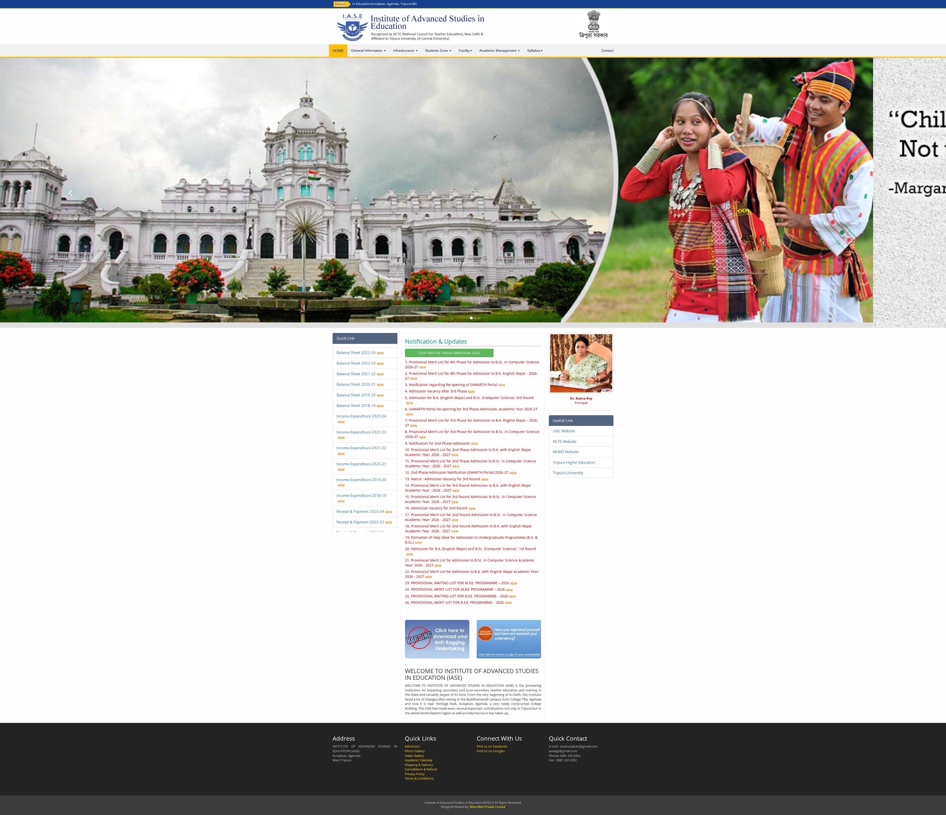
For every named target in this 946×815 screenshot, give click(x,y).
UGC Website (564, 430)
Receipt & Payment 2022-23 (360, 486)
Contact (607, 50)
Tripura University (568, 472)
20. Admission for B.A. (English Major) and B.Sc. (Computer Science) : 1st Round (470, 548)
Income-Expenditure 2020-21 (361, 428)
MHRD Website (565, 451)
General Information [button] (367, 50)
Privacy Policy (415, 774)
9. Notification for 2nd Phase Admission (437, 443)
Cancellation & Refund (421, 769)
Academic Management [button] (498, 50)
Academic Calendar (419, 760)
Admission (412, 746)
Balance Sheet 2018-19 (356, 370)
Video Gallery (414, 755)
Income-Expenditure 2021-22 (361, 412)
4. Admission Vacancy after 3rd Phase (436, 391)
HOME (338, 50)
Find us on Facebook (492, 746)
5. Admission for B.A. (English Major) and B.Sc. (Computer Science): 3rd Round (469, 397)
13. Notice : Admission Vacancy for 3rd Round (442, 479)
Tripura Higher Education (574, 462)
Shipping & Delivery (419, 765)
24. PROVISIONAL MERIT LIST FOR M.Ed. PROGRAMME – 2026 (455, 589)
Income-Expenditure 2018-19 (361, 460)
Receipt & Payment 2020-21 (360, 508)
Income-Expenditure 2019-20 (361, 444)
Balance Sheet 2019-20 (356, 359)
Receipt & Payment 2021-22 (360, 497)
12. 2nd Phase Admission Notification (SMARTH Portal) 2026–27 (456, 472)
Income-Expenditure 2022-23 (361, 397)
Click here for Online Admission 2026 (449, 352)
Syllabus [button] (533, 50)
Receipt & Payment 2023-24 (360, 476)
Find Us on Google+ (491, 751)
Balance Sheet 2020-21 (356, 349)
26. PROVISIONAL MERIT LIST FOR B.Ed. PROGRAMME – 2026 (454, 602)
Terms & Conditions (419, 778)
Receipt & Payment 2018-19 (360, 529)
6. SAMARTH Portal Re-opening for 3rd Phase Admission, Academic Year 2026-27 (471, 409)
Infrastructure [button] (404, 50)
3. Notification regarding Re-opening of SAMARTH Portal (451, 384)
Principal (581, 400)
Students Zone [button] (437, 50)
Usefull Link (563, 420)
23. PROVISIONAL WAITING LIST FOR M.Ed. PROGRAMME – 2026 (457, 583)
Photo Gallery (415, 751)
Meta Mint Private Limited (487, 807)
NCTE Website (564, 441)
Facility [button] (464, 50)
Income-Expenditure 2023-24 (361, 381)
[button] (71, 193)
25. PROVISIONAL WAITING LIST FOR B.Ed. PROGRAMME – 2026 (456, 596)
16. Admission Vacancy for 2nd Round (436, 508)
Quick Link (346, 338)
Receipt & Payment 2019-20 (360, 518)
